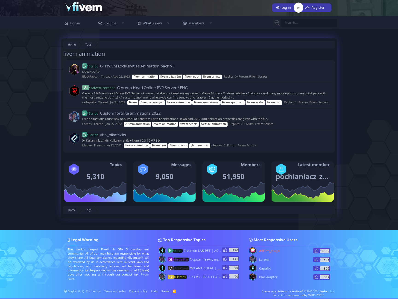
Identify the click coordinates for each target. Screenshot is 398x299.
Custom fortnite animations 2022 (125, 113)
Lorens (87, 124)
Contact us (93, 291)
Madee (87, 145)
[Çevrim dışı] (159, 248)
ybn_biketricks (107, 134)
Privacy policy (138, 291)
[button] (123, 23)
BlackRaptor (90, 76)
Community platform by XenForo (298, 291)
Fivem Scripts (258, 76)
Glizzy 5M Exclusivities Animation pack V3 (132, 66)
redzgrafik (89, 102)
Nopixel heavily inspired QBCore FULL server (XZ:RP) (222, 259)
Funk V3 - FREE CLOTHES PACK (204, 277)
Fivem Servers (318, 102)
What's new (152, 23)
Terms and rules (115, 291)
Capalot (265, 268)
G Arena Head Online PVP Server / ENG (139, 87)
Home (75, 23)
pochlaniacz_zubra (307, 176)
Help (154, 291)
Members (196, 23)
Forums (110, 23)
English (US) (75, 291)
